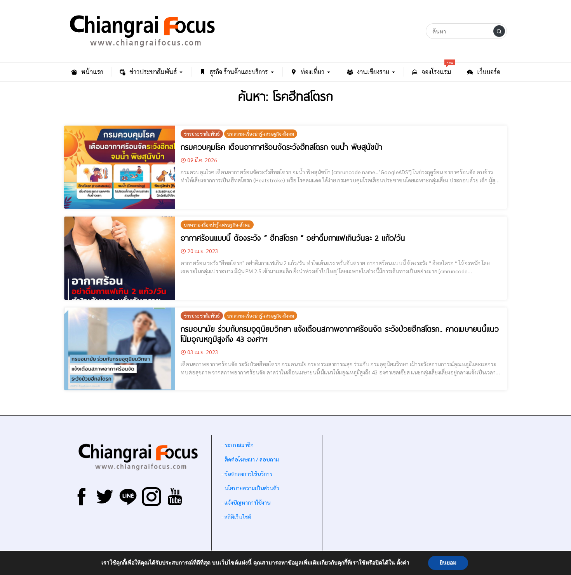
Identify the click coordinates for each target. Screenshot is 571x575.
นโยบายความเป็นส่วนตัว (252, 487)
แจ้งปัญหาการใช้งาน (246, 502)
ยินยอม (448, 562)
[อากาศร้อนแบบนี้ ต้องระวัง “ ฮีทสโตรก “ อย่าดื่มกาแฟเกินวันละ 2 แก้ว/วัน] (119, 258)
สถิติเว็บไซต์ (238, 516)
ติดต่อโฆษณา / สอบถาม (252, 459)
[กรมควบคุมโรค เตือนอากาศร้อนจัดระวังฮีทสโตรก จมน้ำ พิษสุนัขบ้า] (119, 167)
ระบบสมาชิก (239, 444)
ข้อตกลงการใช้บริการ (248, 473)
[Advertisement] (414, 495)
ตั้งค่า (403, 562)
